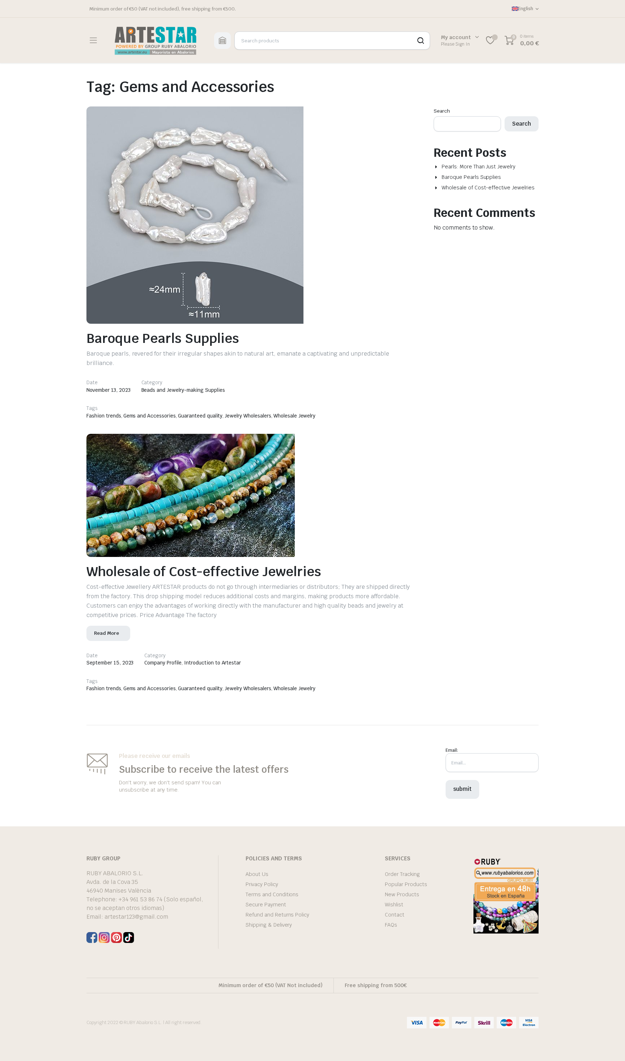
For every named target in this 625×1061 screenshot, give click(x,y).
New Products (402, 894)
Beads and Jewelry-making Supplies (183, 390)
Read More (106, 633)
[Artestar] (155, 40)
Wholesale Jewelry (294, 415)
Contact (394, 914)
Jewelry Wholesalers (248, 415)
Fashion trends (103, 415)
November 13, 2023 (108, 390)
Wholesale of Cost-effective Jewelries (203, 571)
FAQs (391, 925)
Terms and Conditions (272, 894)
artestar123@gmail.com (136, 916)
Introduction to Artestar (212, 662)
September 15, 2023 (109, 662)
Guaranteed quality (200, 415)
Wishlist (394, 904)
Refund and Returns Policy (277, 914)
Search (442, 111)
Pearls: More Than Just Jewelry (478, 166)
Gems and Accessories (149, 415)
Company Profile (163, 662)
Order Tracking (402, 874)
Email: (452, 750)
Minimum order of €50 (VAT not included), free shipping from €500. (162, 9)
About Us (257, 874)
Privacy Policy (262, 884)
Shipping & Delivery (269, 925)
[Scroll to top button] (609, 1045)
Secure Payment (266, 904)
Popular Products (406, 884)
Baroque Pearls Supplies (162, 338)
